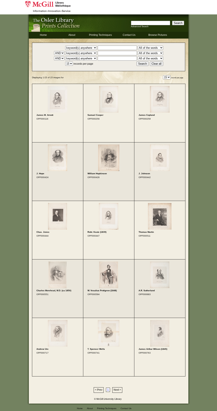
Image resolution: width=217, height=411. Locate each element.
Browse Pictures (157, 34)
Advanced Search (140, 26)
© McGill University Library (108, 399)
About (71, 34)
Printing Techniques (100, 34)
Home (43, 34)
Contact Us (129, 34)
